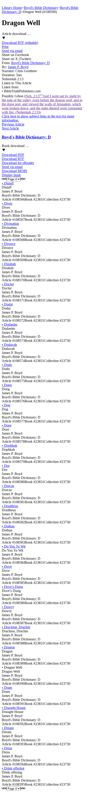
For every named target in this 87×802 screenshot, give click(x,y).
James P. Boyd (18, 67)
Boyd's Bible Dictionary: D (30, 63)
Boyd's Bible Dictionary (41, 8)
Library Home (12, 8)
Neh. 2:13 (42, 104)
